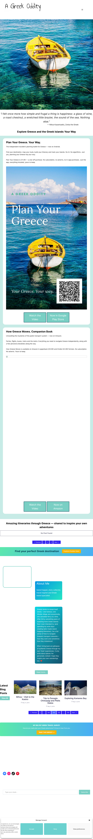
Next (55, 542)
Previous (38, 542)
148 (48, 712)
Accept (31, 829)
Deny (55, 829)
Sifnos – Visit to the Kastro (25, 698)
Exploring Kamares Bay (76, 698)
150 (59, 712)
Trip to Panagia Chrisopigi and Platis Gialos (50, 700)
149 (54, 712)
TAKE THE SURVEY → (46, 732)
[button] (89, 820)
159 (68, 712)
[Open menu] (82, 9)
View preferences (79, 829)
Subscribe (84, 792)
